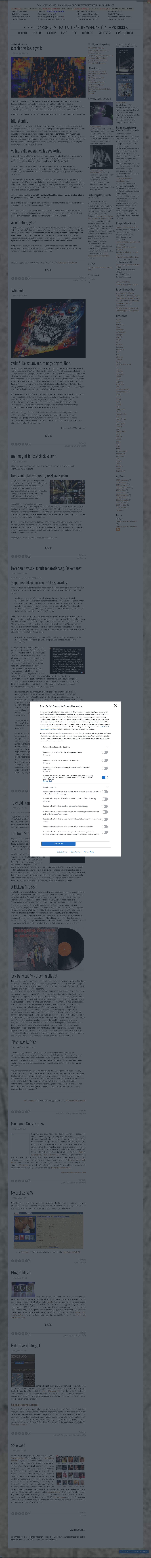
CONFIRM (58, 844)
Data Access (75, 852)
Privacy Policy (89, 852)
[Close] (116, 706)
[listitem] (75, 747)
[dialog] (75, 779)
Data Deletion (62, 852)
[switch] (105, 752)
